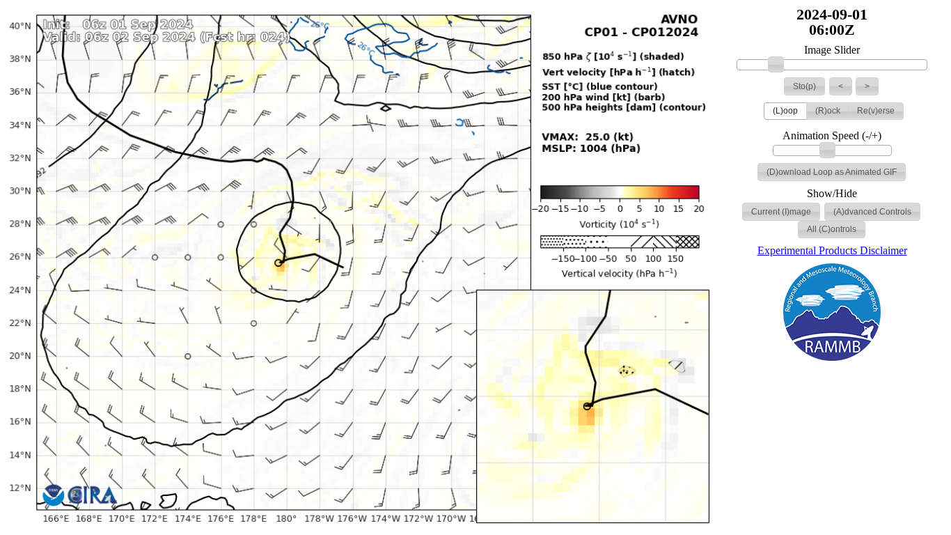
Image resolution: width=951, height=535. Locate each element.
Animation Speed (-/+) (832, 135)
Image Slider (832, 50)
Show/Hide (832, 193)
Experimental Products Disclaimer (832, 250)
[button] (804, 86)
